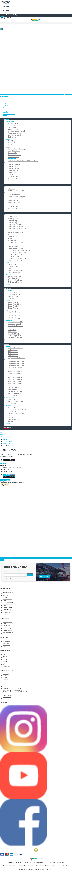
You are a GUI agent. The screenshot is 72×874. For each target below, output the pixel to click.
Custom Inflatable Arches (8, 602)
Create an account (9, 114)
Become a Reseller (4, 15)
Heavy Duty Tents (6, 634)
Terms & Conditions (7, 697)
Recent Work (5, 661)
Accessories (7, 443)
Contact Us (12, 15)
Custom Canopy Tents (7, 622)
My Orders (6, 106)
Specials (4, 614)
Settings (1, 436)
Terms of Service (56, 862)
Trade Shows (5, 679)
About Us (5, 656)
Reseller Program (6, 645)
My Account (7, 104)
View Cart (5, 659)
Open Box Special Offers (8, 592)
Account (1, 434)
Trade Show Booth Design (8, 623)
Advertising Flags (6, 625)
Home (5, 439)
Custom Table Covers (7, 599)
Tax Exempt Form (6, 646)
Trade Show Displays (7, 605)
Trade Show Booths (7, 609)
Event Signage (6, 675)
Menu (1, 432)
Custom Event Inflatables (8, 632)
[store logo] (5, 8)
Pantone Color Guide (7, 643)
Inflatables (5, 677)
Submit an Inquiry (44, 576)
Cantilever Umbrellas (7, 611)
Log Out (5, 112)
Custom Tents (7, 441)
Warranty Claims (6, 666)
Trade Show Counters (7, 600)
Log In (5, 116)
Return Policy (5, 698)
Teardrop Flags (6, 597)
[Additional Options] (4, 486)
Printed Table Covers (7, 627)
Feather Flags (5, 595)
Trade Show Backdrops (7, 607)
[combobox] (36, 23)
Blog (4, 663)
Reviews (4, 664)
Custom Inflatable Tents (8, 604)
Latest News (16, 15)
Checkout (6, 108)
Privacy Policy (46, 862)
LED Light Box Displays (7, 612)
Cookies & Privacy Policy (8, 695)
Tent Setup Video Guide (8, 641)
